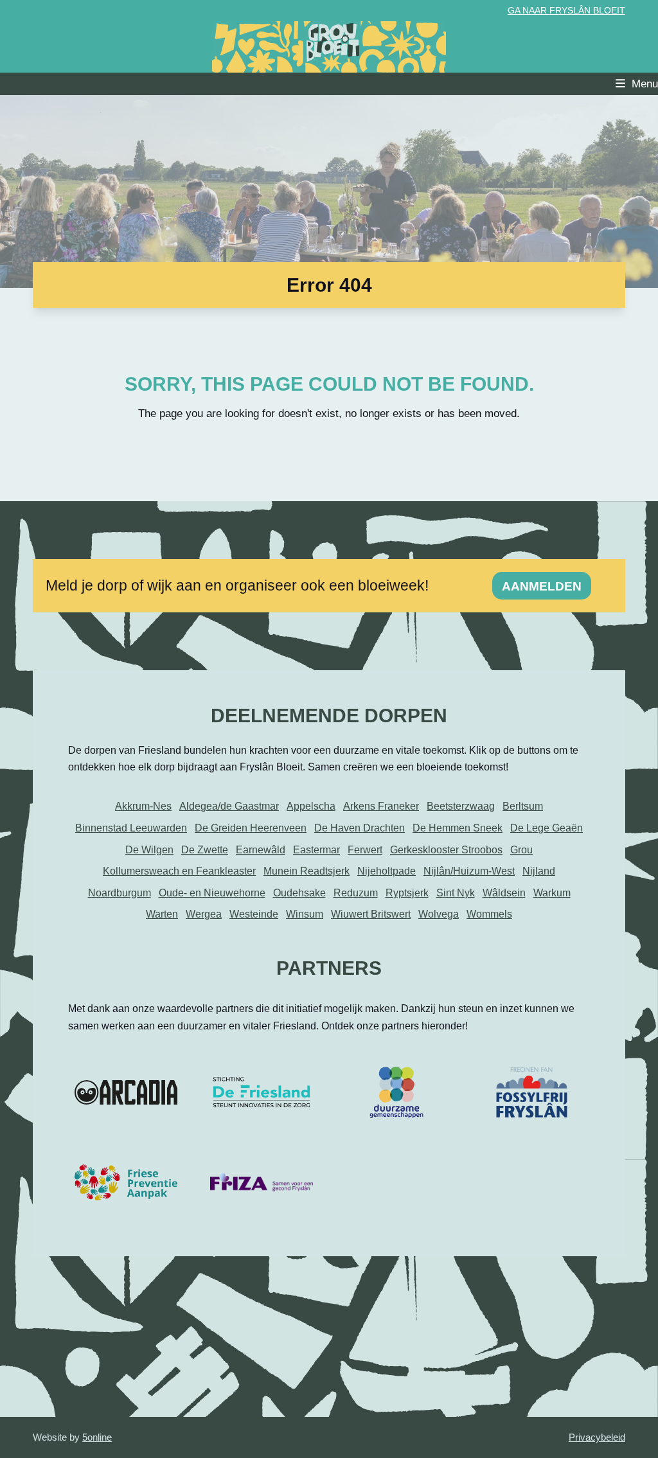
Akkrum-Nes (143, 806)
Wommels (489, 914)
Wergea (204, 914)
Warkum (552, 892)
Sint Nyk (455, 892)
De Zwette (204, 849)
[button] (637, 84)
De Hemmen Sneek (457, 827)
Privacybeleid (597, 1437)
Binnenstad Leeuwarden (131, 827)
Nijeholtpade (386, 871)
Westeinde (253, 914)
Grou (521, 849)
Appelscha (311, 806)
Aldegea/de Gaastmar (229, 806)
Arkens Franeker (381, 806)
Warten (162, 914)
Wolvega (438, 914)
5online (97, 1437)
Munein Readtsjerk (306, 871)
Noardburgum (119, 892)
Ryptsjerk (407, 892)
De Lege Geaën (546, 827)
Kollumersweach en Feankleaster (179, 871)
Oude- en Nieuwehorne (212, 892)
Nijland (538, 871)
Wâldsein (504, 892)
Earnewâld (260, 849)
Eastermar (316, 849)
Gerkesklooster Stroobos (446, 849)
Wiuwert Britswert (371, 914)
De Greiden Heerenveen (251, 827)
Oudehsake (299, 892)
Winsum (304, 914)
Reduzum (355, 892)
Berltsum (522, 806)
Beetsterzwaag (461, 806)
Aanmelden (542, 586)
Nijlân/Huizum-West (469, 871)
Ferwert (365, 849)
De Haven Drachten (359, 827)
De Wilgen (149, 849)
